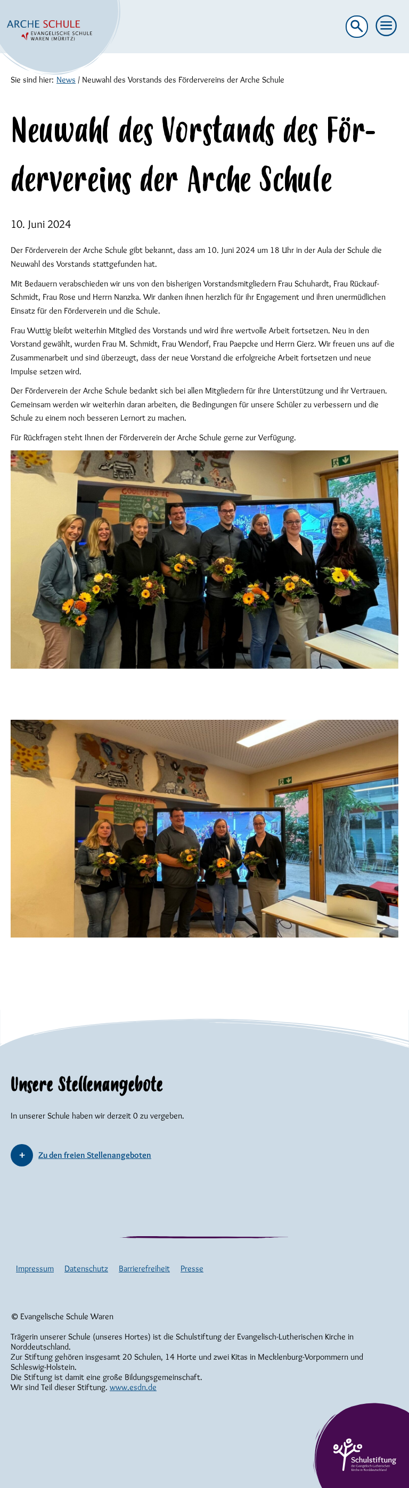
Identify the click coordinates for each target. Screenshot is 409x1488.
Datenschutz (86, 1268)
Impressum (35, 1268)
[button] (386, 26)
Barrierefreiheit (144, 1268)
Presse (192, 1268)
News (66, 80)
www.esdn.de (133, 1387)
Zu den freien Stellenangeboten (94, 1155)
